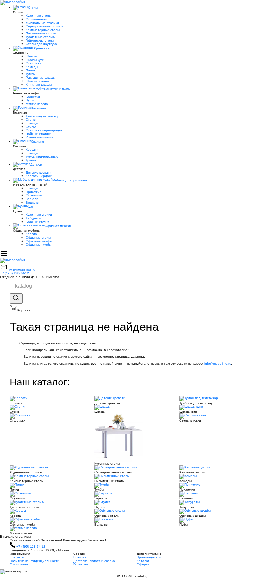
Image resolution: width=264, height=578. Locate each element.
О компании (19, 564)
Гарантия (80, 564)
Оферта (143, 564)
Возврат (79, 557)
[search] (16, 298)
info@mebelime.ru (22, 269)
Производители (149, 557)
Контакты (17, 557)
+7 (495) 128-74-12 (14, 273)
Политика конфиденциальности (34, 561)
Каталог (143, 561)
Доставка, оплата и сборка (94, 561)
